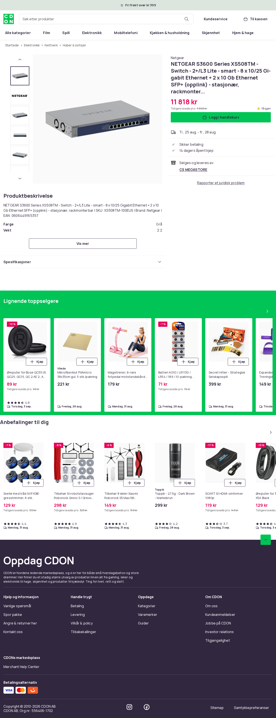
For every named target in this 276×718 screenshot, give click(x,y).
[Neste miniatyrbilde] (20, 178)
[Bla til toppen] (265, 540)
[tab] (19, 75)
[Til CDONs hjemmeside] (8, 19)
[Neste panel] (267, 311)
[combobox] (106, 19)
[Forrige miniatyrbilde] (20, 59)
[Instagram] (129, 707)
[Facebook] (147, 707)
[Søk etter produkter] (186, 19)
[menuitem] (18, 33)
